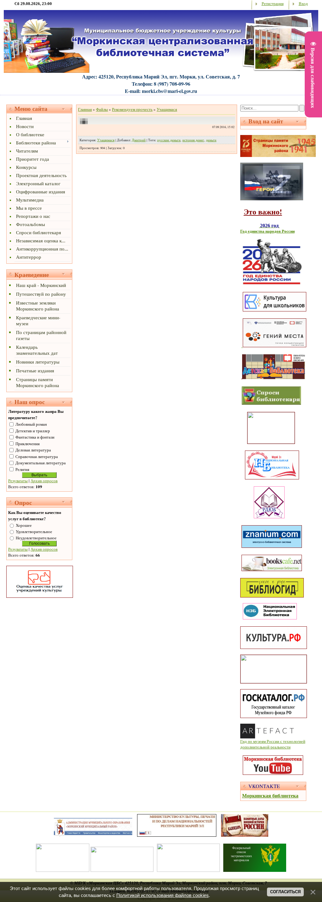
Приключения (27, 443)
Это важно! (263, 211)
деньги (211, 140)
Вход (303, 3)
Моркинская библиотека (270, 795)
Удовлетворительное (34, 531)
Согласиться (285, 891)
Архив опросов (44, 480)
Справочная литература (36, 456)
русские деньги (168, 140)
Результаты (18, 480)
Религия (22, 469)
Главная (85, 109)
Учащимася (167, 109)
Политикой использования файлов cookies (162, 895)
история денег (193, 140)
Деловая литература (33, 450)
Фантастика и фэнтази (34, 437)
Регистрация (273, 3)
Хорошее (24, 525)
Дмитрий (139, 140)
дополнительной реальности (265, 747)
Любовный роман (31, 424)
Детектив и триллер (32, 431)
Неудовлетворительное (36, 538)
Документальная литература (40, 463)
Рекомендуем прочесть (132, 109)
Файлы (102, 109)
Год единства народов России (267, 231)
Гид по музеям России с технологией (272, 741)
